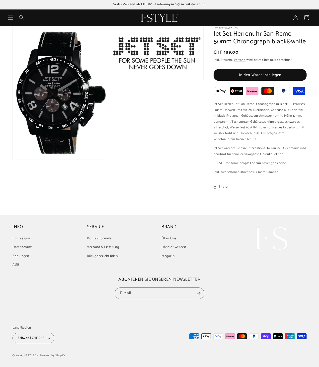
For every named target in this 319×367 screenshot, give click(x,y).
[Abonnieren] (198, 293)
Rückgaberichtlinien (102, 256)
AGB (15, 265)
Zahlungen (20, 256)
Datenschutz (22, 247)
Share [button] (223, 187)
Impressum (21, 238)
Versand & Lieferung (103, 247)
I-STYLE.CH (31, 355)
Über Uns (168, 238)
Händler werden (173, 247)
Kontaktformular (100, 238)
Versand (240, 60)
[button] (10, 17)
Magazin (167, 256)
